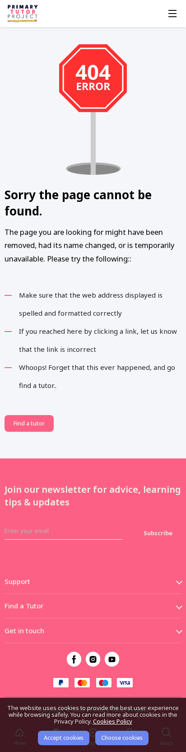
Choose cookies (122, 738)
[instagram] (93, 659)
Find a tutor (29, 423)
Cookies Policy (112, 721)
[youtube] (112, 659)
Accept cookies (64, 738)
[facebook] (74, 659)
